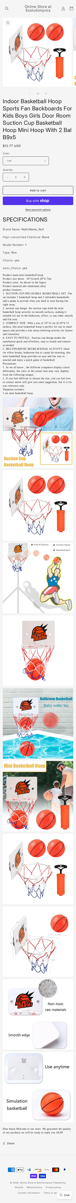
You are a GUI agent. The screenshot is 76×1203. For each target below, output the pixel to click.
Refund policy (34, 1187)
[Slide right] (46, 94)
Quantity (8, 169)
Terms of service (53, 1193)
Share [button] (11, 1143)
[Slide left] (30, 94)
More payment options (38, 209)
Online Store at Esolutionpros (36, 1182)
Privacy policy (53, 1187)
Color (6, 153)
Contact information (29, 1193)
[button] (7, 8)
